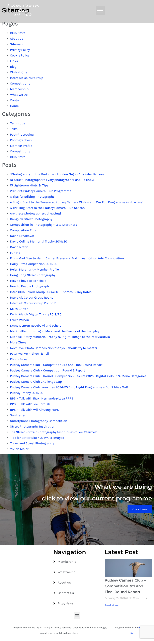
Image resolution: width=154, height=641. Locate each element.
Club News (17, 33)
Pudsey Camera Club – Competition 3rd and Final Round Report (56, 365)
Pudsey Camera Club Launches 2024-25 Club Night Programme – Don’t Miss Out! (69, 387)
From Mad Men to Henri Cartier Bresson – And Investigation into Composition (67, 258)
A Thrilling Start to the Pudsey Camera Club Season (47, 208)
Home (14, 106)
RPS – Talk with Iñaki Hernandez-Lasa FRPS (41, 398)
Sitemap (16, 44)
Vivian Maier (19, 449)
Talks (13, 129)
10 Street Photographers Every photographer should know (52, 180)
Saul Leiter (17, 415)
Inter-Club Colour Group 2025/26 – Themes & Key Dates (50, 292)
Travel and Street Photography (32, 443)
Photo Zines (18, 359)
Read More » (112, 605)
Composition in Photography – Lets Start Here (43, 224)
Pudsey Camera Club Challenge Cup (36, 381)
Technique (17, 123)
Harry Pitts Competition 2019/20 (33, 264)
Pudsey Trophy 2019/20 (26, 393)
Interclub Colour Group (26, 78)
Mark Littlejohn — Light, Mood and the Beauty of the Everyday (54, 331)
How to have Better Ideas (28, 281)
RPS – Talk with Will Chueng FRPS (34, 410)
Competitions (20, 83)
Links (14, 61)
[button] (100, 10)
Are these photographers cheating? (35, 213)
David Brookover (22, 236)
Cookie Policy (19, 55)
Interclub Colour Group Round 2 (33, 303)
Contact (16, 100)
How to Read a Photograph (29, 286)
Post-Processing (22, 134)
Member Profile (21, 146)
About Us (16, 38)
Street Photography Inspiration (32, 426)
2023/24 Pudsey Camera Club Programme (40, 191)
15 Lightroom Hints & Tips (29, 185)
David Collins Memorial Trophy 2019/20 (38, 241)
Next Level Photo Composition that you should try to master (53, 348)
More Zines (18, 342)
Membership (19, 89)
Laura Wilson (19, 320)
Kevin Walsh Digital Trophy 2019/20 (36, 314)
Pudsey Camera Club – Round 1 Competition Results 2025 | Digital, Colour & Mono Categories (78, 376)
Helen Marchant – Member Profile (34, 269)
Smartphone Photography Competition (38, 421)
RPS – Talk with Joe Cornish (30, 404)
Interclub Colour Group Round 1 (32, 297)
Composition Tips (23, 230)
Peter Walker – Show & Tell (29, 353)
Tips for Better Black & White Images (37, 438)
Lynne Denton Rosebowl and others (35, 325)
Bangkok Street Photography (31, 219)
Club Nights (18, 72)
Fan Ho (15, 253)
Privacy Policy (20, 50)
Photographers (21, 140)
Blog (13, 66)
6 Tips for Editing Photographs (32, 196)
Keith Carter (19, 309)
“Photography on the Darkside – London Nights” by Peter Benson (57, 174)
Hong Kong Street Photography (32, 275)
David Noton (19, 247)
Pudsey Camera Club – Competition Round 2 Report (47, 370)
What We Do (19, 95)
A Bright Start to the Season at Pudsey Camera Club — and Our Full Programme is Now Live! (76, 202)
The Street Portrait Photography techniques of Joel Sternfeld (53, 432)
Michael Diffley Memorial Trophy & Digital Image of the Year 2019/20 (60, 337)
